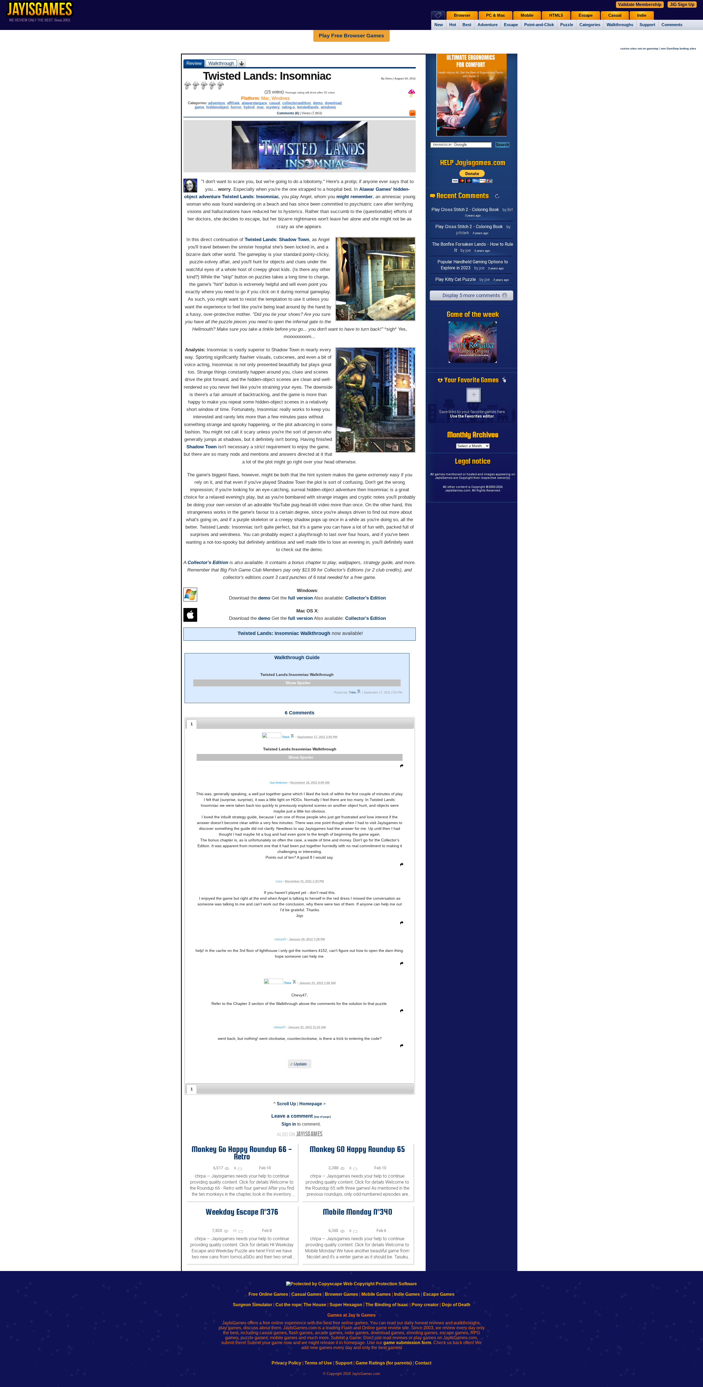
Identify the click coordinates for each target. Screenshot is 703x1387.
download (333, 103)
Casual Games (306, 1294)
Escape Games (438, 1294)
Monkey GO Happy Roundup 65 (357, 1149)
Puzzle (566, 25)
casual (274, 103)
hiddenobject (217, 107)
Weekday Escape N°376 (242, 1211)
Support (647, 25)
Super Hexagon (346, 1304)
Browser (462, 15)
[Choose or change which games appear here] (504, 380)
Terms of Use (318, 1363)
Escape (511, 25)
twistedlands (308, 107)
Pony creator (425, 1304)
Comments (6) (288, 113)
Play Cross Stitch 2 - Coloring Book (465, 209)
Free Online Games (268, 1294)
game (199, 107)
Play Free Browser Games (351, 35)
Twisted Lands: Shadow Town (277, 239)
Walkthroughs (620, 25)
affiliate (233, 103)
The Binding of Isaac (387, 1304)
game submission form (407, 1342)
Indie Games (407, 1294)
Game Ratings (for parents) (384, 1363)
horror (236, 107)
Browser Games (341, 1294)
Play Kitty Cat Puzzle (455, 279)
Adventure (488, 25)
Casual (614, 15)
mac (260, 107)
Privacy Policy (286, 1363)
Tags (438, 15)
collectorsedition (296, 103)
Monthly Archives (472, 434)
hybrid (249, 107)
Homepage (310, 1103)
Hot (452, 25)
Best (466, 25)
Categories (589, 25)
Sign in (288, 1124)
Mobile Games (376, 1294)
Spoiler (303, 683)
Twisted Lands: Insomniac (250, 196)
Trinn (352, 692)
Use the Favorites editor (472, 416)
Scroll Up (286, 1103)
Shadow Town (201, 446)
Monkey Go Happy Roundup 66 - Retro (241, 1152)
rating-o (288, 107)
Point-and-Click (539, 25)
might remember (354, 196)
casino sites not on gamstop (639, 48)
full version (300, 598)
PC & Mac (495, 15)
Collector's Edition (208, 562)
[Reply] (400, 767)
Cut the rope (288, 1304)
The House (314, 1304)
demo (318, 103)
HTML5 (556, 15)
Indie (641, 15)
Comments (672, 25)
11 (235, 1231)
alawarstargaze (254, 103)
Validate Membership (640, 4)
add (474, 395)
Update (300, 1064)
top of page (322, 1116)
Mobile (527, 15)
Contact (423, 1363)
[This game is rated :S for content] (412, 114)
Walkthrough (221, 63)
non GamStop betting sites (678, 48)
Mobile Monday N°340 (357, 1211)
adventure (216, 103)
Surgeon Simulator (252, 1304)
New (438, 25)
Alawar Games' (375, 189)
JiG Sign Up (682, 4)
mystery (273, 107)
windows (328, 107)
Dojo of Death (456, 1304)
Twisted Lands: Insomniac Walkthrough (284, 633)
